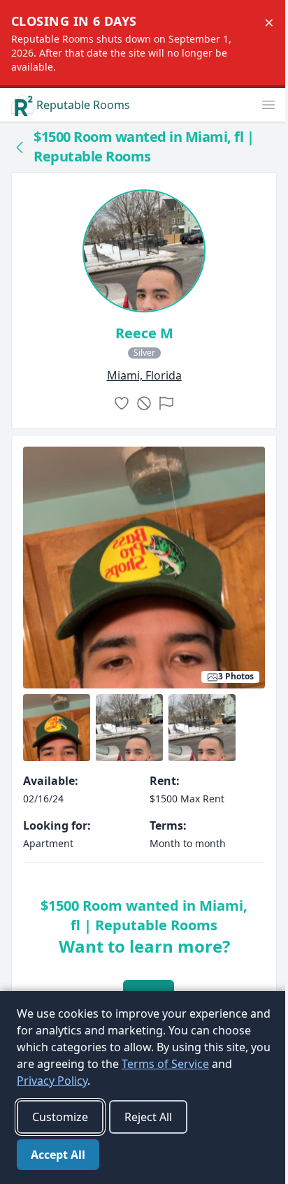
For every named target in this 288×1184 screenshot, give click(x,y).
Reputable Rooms (83, 105)
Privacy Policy (52, 1080)
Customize (60, 1117)
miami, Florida (144, 375)
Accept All (58, 1154)
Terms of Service (165, 1063)
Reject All (148, 1117)
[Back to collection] (19, 147)
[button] (268, 105)
